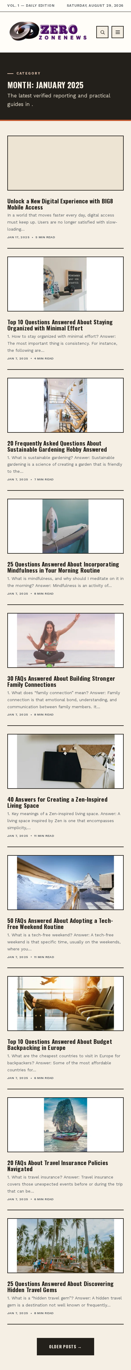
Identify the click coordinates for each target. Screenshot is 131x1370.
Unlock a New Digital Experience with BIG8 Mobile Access (60, 203)
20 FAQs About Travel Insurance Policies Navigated (57, 1165)
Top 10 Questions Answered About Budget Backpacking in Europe (59, 1044)
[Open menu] (118, 32)
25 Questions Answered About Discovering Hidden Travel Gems (60, 1286)
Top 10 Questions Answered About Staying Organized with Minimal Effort (60, 324)
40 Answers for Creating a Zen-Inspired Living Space (57, 802)
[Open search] (102, 32)
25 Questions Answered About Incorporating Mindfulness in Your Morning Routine (63, 566)
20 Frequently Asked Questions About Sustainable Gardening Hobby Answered (57, 446)
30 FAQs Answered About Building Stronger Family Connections (61, 681)
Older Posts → (65, 1346)
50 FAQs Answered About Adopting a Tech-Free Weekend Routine (60, 923)
